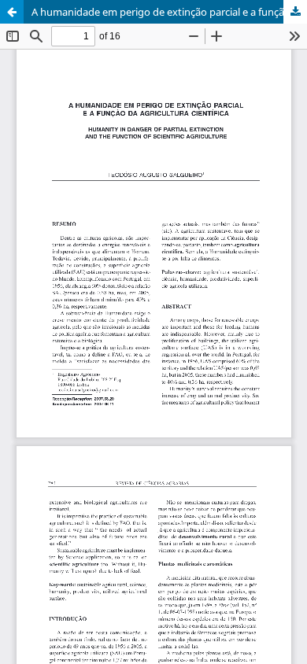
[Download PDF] (295, 12)
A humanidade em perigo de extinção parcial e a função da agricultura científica (169, 12)
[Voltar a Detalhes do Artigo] (12, 12)
